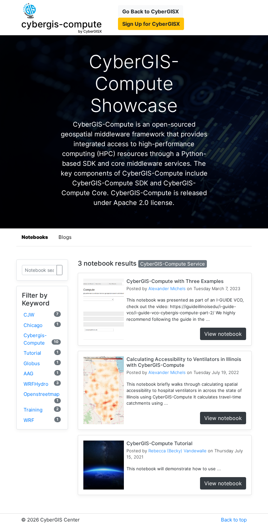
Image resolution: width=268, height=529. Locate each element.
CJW (41, 315)
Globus (41, 363)
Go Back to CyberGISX (150, 11)
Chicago (41, 325)
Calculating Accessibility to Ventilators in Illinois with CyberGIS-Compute (183, 362)
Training (41, 410)
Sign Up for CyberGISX (151, 24)
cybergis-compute (41, 339)
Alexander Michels (167, 288)
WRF (41, 420)
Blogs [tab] (65, 237)
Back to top (234, 520)
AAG (41, 373)
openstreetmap (41, 397)
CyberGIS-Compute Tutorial (159, 443)
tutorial (41, 353)
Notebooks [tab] (35, 237)
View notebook (223, 334)
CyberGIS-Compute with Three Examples (175, 281)
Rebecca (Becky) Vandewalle (177, 450)
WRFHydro (41, 384)
